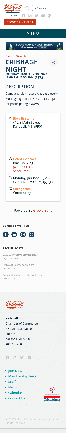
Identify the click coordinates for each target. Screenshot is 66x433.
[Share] (54, 62)
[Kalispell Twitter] (36, 16)
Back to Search (16, 56)
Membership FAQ (22, 376)
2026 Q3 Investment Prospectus (20, 254)
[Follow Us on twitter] (31, 235)
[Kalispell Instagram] (30, 16)
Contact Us (16, 398)
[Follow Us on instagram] (23, 235)
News (12, 387)
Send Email (21, 171)
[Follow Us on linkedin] (14, 235)
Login (12, 15)
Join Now (15, 370)
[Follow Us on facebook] (6, 235)
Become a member (20, 22)
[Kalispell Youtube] (43, 16)
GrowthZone (42, 210)
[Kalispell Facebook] (23, 16)
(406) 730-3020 (24, 167)
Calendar (15, 392)
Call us (40, 8)
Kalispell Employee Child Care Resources (24, 275)
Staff (12, 381)
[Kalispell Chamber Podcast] (50, 16)
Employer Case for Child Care (18, 264)
